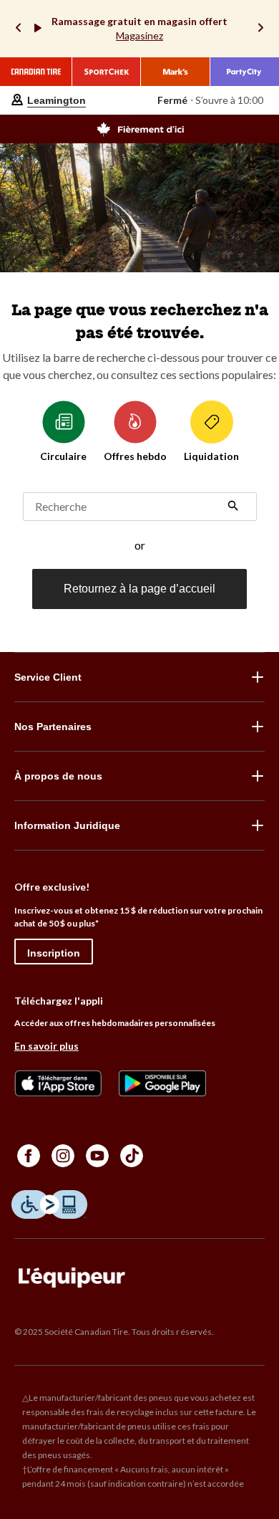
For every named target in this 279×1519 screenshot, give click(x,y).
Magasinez (139, 35)
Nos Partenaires (53, 726)
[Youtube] (97, 1155)
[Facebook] (28, 1155)
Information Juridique (67, 825)
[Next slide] (260, 29)
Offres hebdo (135, 456)
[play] (38, 28)
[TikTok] (131, 1155)
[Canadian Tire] (36, 71)
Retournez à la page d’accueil (139, 589)
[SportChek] (106, 71)
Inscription (53, 953)
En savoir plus (46, 1046)
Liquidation (211, 456)
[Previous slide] (18, 29)
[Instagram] (63, 1155)
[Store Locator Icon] (17, 100)
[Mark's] (175, 71)
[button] (233, 507)
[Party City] (244, 71)
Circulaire (63, 456)
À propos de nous (58, 776)
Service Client (48, 677)
